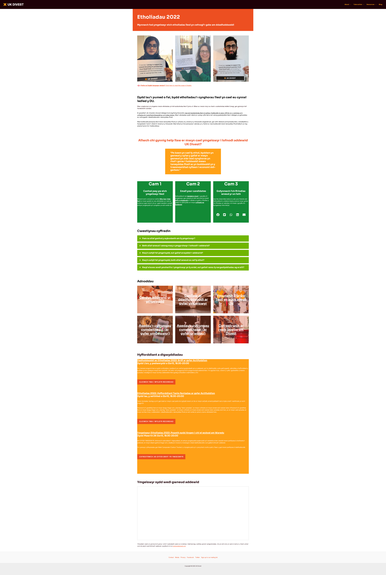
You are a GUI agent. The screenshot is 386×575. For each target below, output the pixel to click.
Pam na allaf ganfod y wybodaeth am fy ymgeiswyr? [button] (168, 238)
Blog (380, 4)
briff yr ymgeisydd (181, 200)
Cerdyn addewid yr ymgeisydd (155, 299)
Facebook (190, 557)
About (347, 4)
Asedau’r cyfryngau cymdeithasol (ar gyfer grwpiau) (193, 329)
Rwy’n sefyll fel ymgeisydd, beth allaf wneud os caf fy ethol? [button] (173, 260)
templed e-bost (192, 196)
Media (177, 557)
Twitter (197, 557)
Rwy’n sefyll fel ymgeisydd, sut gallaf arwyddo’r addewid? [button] (172, 253)
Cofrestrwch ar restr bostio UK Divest (231, 329)
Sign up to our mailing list (209, 557)
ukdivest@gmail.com (179, 546)
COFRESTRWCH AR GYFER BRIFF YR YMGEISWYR (161, 457)
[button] (350, 4)
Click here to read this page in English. (166, 85)
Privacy (183, 557)
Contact (171, 557)
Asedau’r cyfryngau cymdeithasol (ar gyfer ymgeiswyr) (155, 329)
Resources (370, 4)
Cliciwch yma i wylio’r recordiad (156, 382)
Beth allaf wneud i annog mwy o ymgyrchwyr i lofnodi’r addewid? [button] (176, 245)
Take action (358, 4)
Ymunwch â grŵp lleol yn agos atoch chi (231, 299)
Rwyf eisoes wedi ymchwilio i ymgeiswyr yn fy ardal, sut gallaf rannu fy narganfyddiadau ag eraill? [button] (193, 267)
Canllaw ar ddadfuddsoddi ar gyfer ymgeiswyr (193, 299)
